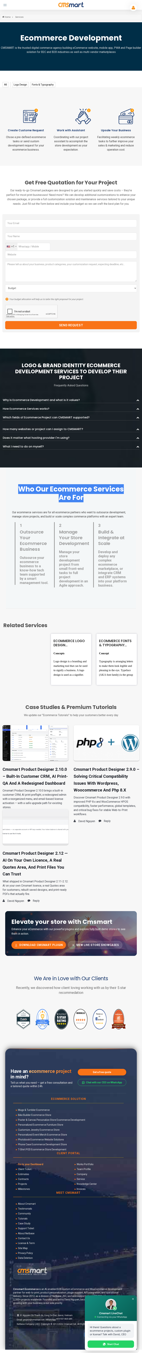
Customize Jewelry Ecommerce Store (39, 1129)
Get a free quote (102, 1072)
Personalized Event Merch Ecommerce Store (42, 1134)
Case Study (24, 1223)
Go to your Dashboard (30, 1164)
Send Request (71, 325)
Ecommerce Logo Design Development (69, 643)
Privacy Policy (25, 1253)
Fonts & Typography (43, 84)
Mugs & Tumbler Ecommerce (34, 1110)
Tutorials (23, 1218)
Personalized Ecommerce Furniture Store (40, 1124)
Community (24, 1213)
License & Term (26, 1243)
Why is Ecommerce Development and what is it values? (41, 400)
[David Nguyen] (35, 742)
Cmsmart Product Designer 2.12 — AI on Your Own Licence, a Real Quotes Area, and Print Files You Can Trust (35, 863)
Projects (22, 1184)
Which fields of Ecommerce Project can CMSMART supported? (46, 417)
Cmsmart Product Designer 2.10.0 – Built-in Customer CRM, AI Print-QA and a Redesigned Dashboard (35, 776)
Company (82, 1174)
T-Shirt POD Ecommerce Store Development (42, 1149)
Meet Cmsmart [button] (68, 1192)
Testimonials (25, 1208)
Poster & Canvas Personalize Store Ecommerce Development (51, 1119)
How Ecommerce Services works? (26, 409)
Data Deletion (25, 1258)
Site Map (23, 1248)
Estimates (23, 1174)
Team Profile (84, 1169)
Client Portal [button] (68, 1153)
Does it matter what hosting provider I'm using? (36, 438)
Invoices (81, 1189)
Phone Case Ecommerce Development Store (42, 1144)
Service (81, 1179)
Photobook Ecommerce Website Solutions (41, 1139)
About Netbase (26, 1233)
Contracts (23, 1179)
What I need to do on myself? (23, 447)
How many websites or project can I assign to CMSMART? (43, 429)
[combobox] (11, 246)
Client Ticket (25, 1169)
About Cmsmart (27, 1203)
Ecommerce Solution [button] (68, 1099)
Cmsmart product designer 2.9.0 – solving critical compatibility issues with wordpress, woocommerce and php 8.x (106, 780)
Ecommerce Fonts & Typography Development (115, 643)
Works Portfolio (85, 1164)
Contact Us (24, 1238)
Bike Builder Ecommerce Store (34, 1115)
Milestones (24, 1189)
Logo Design (20, 84)
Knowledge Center (87, 1184)
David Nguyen (71, 1299)
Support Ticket (26, 1228)
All (5, 84)
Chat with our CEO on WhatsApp (104, 1082)
